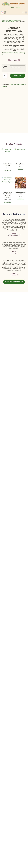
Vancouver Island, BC (14, 235)
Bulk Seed (17, 84)
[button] (26, 12)
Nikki (14, 251)
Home (3, 20)
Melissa (14, 233)
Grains (11, 84)
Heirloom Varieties (10, 21)
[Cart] (23, 12)
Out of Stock (7, 170)
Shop (6, 20)
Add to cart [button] (20, 169)
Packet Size (5, 67)
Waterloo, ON (14, 253)
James (14, 273)
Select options (7, 202)
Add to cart (17, 75)
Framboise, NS (14, 275)
